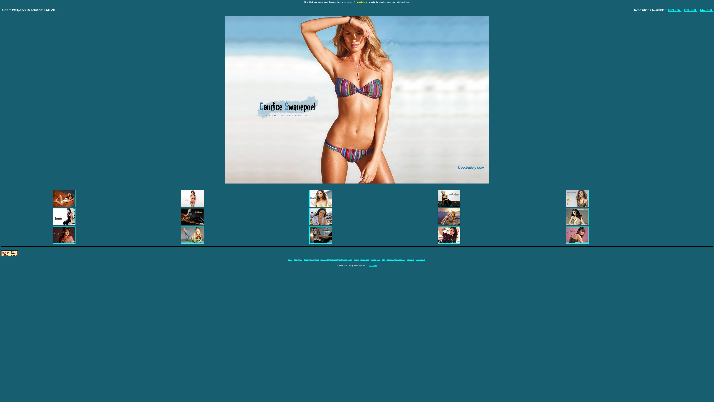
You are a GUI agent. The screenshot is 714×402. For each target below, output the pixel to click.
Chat (312, 260)
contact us (410, 260)
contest (356, 260)
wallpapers (343, 260)
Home (290, 260)
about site (390, 260)
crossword (334, 260)
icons (350, 260)
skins (317, 260)
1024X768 (674, 10)
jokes (296, 260)
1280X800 (690, 10)
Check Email (420, 260)
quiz (300, 260)
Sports (306, 260)
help (383, 260)
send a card (325, 260)
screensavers (365, 260)
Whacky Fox (375, 260)
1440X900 (706, 10)
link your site (400, 260)
